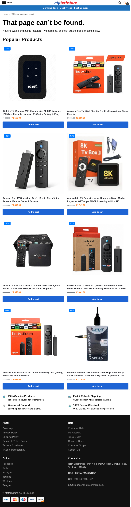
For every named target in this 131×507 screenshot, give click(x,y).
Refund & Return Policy (15, 441)
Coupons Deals (76, 441)
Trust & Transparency (14, 449)
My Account (74, 432)
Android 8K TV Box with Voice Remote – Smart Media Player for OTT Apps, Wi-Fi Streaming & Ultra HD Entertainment (96, 200)
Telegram (7, 485)
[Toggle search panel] (119, 2)
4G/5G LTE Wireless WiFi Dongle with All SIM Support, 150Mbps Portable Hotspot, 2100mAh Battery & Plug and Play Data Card (32, 113)
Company (8, 428)
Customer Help (76, 428)
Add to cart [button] (33, 124)
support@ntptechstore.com (89, 485)
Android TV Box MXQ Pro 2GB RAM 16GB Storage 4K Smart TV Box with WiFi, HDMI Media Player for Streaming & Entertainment (31, 287)
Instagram (8, 472)
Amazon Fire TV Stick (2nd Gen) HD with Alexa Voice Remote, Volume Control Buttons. (31, 200)
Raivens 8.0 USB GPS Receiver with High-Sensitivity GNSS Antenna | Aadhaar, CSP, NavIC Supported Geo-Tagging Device (96, 374)
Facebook (8, 464)
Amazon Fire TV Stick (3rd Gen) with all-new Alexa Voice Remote (97, 112)
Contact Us (74, 449)
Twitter (6, 468)
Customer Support (77, 445)
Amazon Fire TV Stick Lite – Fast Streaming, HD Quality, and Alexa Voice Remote (33, 374)
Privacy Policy (10, 432)
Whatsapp (8, 481)
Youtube (7, 477)
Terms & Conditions (13, 445)
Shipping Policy (11, 437)
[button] (125, 2)
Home (5, 14)
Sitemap (30, 493)
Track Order (74, 437)
